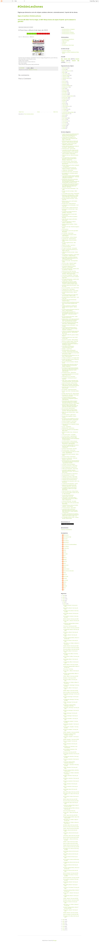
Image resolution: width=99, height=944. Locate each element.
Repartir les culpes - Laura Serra (68, 245)
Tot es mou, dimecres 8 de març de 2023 (70, 865)
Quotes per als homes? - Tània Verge (69, 465)
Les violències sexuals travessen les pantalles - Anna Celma (69, 212)
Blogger (55, 940)
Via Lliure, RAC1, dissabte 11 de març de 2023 (70, 727)
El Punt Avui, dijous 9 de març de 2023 (71, 826)
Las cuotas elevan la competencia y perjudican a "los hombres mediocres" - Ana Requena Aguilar (70, 343)
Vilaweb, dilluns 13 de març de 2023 (70, 690)
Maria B (65, 561)
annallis (65, 578)
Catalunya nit (64, 76)
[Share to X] (30, 68)
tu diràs (63, 128)
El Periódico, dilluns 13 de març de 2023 (70, 688)
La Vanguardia (65, 109)
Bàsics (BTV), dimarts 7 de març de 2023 (70, 885)
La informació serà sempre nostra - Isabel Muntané (69, 235)
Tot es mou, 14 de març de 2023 (70, 626)
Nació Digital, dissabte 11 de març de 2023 (71, 724)
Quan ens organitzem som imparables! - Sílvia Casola (70, 430)
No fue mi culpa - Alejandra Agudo (69, 263)
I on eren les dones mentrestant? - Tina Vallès (70, 189)
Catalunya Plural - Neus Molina (68, 289)
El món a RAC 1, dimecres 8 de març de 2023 (70, 839)
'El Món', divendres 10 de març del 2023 (70, 768)
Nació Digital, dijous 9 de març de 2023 (70, 790)
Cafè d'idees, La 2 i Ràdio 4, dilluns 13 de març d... (71, 683)
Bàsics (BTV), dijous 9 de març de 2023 (71, 792)
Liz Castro (66, 554)
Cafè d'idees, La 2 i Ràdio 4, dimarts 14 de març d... (71, 644)
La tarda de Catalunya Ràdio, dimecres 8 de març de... (71, 808)
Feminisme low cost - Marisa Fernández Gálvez (70, 156)
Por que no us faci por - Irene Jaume (69, 248)
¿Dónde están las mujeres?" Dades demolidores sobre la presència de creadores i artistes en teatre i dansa (69, 282)
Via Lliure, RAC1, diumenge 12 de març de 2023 (71, 685)
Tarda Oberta (65, 121)
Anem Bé (75, 61)
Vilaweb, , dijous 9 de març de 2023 (70, 841)
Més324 (63, 115)
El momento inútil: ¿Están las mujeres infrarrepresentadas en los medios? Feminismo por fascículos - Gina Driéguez (70, 402)
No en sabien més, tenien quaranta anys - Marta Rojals (70, 503)
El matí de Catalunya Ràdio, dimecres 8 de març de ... (71, 868)
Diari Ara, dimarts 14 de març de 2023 (71, 647)
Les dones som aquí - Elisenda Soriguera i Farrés (70, 227)
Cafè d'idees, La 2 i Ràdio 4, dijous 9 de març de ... (70, 820)
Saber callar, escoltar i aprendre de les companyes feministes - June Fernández (70, 381)
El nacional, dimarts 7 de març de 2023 (71, 877)
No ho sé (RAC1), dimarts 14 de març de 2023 (70, 617)
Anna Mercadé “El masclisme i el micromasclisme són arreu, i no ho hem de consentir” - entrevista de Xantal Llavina (70, 313)
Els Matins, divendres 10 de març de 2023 (70, 776)
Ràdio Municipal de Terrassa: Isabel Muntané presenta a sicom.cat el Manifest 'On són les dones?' (70, 438)
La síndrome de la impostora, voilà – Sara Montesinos (70, 481)
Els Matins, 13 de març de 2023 (69, 678)
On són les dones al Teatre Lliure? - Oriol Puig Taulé (70, 298)
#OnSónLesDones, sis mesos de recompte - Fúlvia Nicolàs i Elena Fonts (70, 351)
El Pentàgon (64, 91)
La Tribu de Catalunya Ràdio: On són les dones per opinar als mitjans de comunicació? (70, 446)
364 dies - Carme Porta (67, 348)
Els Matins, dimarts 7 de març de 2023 (71, 900)
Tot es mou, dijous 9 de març (69, 810)
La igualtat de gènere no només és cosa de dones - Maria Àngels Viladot (70, 273)
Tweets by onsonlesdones (66, 529)
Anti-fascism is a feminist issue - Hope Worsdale (70, 209)
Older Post (55, 112)
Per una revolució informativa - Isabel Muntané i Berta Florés (69, 317)
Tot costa (64, 122)
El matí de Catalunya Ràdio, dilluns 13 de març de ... (70, 674)
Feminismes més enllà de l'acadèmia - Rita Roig (70, 217)
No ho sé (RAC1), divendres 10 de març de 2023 (70, 750)
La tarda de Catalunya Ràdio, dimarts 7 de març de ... (71, 891)
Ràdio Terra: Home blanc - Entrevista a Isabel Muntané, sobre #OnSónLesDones (70, 385)
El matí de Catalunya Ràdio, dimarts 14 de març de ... (71, 638)
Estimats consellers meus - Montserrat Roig (70, 432)
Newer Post (21, 112)
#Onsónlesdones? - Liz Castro (68, 475)
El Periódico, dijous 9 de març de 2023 (71, 835)
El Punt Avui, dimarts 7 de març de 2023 (70, 902)
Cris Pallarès (66, 546)
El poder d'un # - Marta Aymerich (69, 203)
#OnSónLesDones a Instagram (68, 29)
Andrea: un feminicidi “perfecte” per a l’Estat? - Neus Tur (70, 250)
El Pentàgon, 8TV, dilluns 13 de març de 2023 (70, 654)
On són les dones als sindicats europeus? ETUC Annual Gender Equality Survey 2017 (70, 303)
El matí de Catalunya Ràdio (67, 96)
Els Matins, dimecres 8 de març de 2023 (70, 831)
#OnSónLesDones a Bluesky (68, 32)
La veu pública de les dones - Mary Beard (70, 193)
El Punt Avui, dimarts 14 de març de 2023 (70, 641)
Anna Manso (66, 540)
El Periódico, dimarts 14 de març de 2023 (70, 633)
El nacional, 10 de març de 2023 (69, 752)
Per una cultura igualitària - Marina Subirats (69, 417)
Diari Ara (64, 81)
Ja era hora (67, 62)
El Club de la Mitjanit (66, 85)
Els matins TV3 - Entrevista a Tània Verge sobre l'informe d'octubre (70, 395)
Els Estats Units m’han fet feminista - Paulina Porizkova (69, 300)
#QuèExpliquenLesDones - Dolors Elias (70, 290)
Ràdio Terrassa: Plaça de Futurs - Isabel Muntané (70, 413)
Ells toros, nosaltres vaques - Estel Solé (70, 341)
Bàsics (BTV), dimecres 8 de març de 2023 (70, 854)
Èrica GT (65, 574)
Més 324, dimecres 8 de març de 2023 (71, 837)
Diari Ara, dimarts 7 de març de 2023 (70, 914)
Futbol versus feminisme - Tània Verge (70, 468)
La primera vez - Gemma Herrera (69, 238)
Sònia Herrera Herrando (69, 570)
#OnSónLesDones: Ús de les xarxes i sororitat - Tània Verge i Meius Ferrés (69, 410)
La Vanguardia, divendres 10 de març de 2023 (71, 757)
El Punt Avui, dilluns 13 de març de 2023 (70, 680)
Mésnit (63, 116)
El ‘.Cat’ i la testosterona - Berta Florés (70, 473)
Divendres (64, 84)
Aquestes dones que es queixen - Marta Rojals (70, 455)
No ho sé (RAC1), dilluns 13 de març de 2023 (71, 657)
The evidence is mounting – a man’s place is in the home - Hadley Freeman (70, 255)
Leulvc (65, 552)
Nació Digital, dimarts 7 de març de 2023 (70, 882)
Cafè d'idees (64, 73)
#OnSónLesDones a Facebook (68, 33)
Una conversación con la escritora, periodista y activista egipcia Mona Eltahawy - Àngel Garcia (69, 158)
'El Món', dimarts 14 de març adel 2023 (71, 627)
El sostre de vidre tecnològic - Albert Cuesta (69, 191)
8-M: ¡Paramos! (65, 229)
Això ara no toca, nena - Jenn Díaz (69, 271)
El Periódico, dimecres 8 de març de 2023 (70, 833)
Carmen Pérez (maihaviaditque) (70, 544)
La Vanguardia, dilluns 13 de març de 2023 (70, 662)
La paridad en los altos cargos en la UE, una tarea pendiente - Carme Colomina (70, 151)
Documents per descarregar (68, 45)
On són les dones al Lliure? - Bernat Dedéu (69, 293)
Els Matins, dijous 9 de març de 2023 (70, 825)
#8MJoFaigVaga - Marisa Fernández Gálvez (69, 240)
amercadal (66, 576)
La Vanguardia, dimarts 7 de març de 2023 (70, 896)
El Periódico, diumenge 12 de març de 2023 (71, 708)
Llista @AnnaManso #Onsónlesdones (69, 478)
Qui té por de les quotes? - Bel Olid (69, 448)
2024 (63, 599)
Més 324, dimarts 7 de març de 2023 (70, 873)
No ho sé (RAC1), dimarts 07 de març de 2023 (70, 880)
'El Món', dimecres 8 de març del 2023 (71, 828)
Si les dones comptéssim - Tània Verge (70, 275)
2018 (63, 926)
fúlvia (65, 584)
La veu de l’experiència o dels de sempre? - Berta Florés (69, 222)
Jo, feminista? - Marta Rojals (67, 233)
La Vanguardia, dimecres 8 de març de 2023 (71, 863)
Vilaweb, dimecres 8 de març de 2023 (71, 845)
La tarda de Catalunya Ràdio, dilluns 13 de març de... (71, 667)
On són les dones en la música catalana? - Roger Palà (70, 277)
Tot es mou (64, 124)
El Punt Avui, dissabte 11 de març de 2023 (70, 730)
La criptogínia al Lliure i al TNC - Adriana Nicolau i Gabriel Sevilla (70, 518)
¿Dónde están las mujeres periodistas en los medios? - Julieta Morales (70, 147)
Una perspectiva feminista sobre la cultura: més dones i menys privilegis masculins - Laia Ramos (69, 328)
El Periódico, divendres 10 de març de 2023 (71, 779)
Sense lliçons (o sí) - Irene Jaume (68, 376)
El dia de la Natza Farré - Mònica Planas (70, 491)
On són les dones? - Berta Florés (68, 456)
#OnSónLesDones (30, 6)
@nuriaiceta (66, 535)
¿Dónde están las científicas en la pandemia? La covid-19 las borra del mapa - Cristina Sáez (69, 138)
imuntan (65, 585)
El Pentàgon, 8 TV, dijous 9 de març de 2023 (71, 794)
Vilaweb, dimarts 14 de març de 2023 (70, 645)
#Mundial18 (64, 68)
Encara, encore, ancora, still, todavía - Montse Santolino (69, 201)
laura (65, 587)
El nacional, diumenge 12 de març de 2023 (70, 697)
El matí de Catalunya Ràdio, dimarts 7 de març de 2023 (70, 908)
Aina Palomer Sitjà (67, 537)
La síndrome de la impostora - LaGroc (70, 483)
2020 (63, 923)
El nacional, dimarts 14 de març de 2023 (70, 606)
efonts (65, 582)
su (64, 589)
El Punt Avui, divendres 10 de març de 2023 (71, 781)
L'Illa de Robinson (65, 106)
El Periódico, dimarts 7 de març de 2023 (70, 910)
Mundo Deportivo (66, 113)
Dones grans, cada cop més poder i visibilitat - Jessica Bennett (69, 144)
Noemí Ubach (66, 569)
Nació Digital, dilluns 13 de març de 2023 (70, 660)
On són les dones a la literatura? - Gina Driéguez (70, 326)
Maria (65, 563)
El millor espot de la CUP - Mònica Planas (70, 393)
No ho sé (64, 119)
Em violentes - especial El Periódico (69, 389)
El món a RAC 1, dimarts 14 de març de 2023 (71, 621)
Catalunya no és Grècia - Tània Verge (69, 476)
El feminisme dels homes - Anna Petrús (70, 171)
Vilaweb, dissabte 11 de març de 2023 (71, 739)
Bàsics (63, 72)
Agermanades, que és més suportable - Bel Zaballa (70, 231)
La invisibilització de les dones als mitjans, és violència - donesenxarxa (69, 168)
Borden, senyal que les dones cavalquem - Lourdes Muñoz (70, 166)
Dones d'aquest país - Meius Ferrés (69, 467)
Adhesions (64, 42)
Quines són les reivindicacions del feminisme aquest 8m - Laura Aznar (69, 485)
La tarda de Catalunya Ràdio (68, 112)
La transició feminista (66, 246)
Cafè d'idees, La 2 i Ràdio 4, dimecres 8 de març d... (71, 823)
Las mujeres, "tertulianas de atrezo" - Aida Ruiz (69, 378)
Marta (65, 567)
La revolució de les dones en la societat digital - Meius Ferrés (70, 374)
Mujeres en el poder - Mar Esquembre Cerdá (70, 261)
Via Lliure (64, 125)
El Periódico (64, 93)
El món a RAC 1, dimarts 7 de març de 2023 (71, 893)
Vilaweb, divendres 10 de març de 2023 (70, 784)
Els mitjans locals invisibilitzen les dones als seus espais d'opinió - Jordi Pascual (70, 419)
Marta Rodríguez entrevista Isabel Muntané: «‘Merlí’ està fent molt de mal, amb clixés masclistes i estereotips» (70, 405)
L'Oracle (64, 107)
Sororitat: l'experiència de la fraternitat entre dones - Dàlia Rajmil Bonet (70, 323)
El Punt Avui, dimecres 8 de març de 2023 (70, 871)
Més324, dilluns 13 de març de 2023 (70, 664)
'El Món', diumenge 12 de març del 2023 (70, 702)
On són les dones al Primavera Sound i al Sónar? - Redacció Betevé (70, 310)
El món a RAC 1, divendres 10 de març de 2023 (71, 765)
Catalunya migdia (65, 75)
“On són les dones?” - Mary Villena (69, 507)
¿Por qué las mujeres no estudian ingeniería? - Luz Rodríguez (69, 267)
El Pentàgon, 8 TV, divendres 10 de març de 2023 (70, 747)
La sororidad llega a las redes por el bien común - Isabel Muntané (70, 452)
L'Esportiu (64, 104)
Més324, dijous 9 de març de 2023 (70, 799)
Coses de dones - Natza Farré (68, 264)
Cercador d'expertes (66, 50)
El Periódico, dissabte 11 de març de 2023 (70, 737)
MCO (65, 555)
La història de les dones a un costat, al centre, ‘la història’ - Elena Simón (70, 153)
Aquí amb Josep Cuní (66, 71)
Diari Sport (64, 82)
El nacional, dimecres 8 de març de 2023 (70, 857)
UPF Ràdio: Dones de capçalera (68, 464)
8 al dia (63, 69)
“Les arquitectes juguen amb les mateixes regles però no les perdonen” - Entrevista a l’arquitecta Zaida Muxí (70, 176)
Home (38, 112)
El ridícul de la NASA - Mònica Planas (69, 161)
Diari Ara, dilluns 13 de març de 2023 (70, 692)
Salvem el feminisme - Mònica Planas (69, 383)
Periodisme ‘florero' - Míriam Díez (69, 372)
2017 (63, 928)
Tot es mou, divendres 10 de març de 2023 (71, 760)
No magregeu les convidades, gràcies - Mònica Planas (70, 174)
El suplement (64, 99)
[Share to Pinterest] (33, 68)
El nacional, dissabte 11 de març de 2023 (70, 719)
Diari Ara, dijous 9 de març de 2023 (70, 843)
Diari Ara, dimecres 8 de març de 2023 (71, 846)
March (64, 603)
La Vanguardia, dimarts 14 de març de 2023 (71, 630)
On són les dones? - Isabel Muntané (69, 436)
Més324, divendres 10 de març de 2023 (70, 744)
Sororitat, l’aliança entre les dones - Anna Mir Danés (70, 286)
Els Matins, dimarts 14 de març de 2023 (70, 635)
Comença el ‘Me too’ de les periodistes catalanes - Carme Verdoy (70, 506)
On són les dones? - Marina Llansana (69, 441)
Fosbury (64, 101)
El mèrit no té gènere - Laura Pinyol (69, 421)
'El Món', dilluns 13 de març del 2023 (70, 676)
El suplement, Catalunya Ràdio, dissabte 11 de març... (69, 734)
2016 (63, 929)
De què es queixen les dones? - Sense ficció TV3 (69, 199)
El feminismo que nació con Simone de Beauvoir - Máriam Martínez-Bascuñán (70, 141)
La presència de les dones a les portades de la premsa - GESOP (70, 353)
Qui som (64, 43)
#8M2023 (30, 69)
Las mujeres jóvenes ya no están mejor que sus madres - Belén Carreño (70, 295)
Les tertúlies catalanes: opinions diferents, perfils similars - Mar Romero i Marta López (70, 471)
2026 (63, 595)
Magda (65, 559)
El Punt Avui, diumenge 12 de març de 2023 (71, 711)
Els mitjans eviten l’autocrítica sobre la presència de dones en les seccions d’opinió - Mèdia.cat (70, 365)
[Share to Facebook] (31, 68)
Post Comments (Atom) (29, 114)
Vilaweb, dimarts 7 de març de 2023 (70, 912)
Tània (65, 572)
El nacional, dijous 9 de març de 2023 (70, 800)
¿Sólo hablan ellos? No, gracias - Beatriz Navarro (70, 335)
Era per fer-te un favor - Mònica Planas (70, 339)
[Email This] (27, 68)
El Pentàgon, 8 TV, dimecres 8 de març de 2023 (71, 849)
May (64, 602)
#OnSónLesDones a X (66, 30)
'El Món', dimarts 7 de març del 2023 (70, 898)
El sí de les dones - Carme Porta (68, 450)
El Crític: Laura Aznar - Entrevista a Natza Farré (70, 391)
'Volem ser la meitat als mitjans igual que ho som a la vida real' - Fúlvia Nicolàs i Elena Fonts (70, 332)
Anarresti (65, 538)
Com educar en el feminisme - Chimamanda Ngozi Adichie (68, 347)
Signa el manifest (65, 40)
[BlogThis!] (28, 68)
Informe (63, 103)
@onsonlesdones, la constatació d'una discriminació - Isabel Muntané (70, 443)
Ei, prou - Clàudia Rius (66, 426)
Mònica (65, 557)
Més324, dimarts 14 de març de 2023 (70, 619)
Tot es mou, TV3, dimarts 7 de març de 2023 (71, 888)
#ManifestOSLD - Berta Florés (68, 428)
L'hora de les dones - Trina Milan (69, 434)
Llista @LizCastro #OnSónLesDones (69, 479)
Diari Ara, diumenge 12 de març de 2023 (70, 716)
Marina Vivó (66, 565)
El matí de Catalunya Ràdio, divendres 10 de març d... (71, 771)
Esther (65, 550)
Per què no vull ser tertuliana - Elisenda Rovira (70, 362)
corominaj (66, 580)
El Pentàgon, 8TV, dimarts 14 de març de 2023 (70, 611)
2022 (63, 919)
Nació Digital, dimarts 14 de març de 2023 (70, 614)
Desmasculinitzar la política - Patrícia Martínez (69, 225)
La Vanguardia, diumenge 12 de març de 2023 (71, 700)
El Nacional (64, 90)
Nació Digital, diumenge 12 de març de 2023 (71, 694)
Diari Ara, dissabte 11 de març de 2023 (70, 741)
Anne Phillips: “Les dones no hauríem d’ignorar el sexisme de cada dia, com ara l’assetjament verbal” (70, 258)
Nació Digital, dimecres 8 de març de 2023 (70, 852)
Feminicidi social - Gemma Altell (68, 148)
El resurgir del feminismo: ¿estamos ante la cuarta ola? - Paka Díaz (70, 269)
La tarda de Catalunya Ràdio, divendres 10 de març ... (69, 762)
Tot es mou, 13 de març (68, 669)
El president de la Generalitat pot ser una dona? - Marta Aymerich (70, 356)
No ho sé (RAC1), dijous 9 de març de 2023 (70, 797)
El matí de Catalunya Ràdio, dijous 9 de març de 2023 (71, 817)
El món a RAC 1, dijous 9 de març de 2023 (70, 813)
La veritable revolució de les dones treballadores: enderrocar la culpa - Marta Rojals (69, 488)
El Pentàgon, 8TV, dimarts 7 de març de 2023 (70, 875)
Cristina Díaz (66, 548)
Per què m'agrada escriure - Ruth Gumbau (69, 243)
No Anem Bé (65, 59)
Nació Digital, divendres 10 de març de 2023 (71, 754)
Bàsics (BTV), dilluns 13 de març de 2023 (70, 651)
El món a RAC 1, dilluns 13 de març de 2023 (71, 671)
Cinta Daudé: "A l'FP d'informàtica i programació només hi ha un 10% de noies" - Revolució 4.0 (69, 498)
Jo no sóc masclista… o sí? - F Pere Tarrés (70, 287)
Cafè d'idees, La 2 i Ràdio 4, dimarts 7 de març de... (71, 905)
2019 (63, 924)
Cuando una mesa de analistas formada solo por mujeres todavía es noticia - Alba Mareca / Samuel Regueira (70, 135)
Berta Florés (66, 542)
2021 (63, 921)
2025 (63, 597)
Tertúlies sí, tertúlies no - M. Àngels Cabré (70, 357)
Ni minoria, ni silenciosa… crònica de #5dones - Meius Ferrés (69, 459)
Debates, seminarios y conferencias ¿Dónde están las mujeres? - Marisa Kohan (69, 307)
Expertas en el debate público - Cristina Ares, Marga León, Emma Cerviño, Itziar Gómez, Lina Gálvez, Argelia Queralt (70, 196)
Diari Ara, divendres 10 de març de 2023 (70, 787)
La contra (64, 110)
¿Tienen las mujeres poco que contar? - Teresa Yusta (70, 338)
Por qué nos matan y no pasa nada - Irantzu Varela (69, 214)
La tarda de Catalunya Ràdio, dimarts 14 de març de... (70, 624)
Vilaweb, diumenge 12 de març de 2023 (70, 713)
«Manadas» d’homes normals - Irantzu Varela (70, 252)
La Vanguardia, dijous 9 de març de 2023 (70, 803)
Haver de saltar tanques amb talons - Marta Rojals (69, 219)
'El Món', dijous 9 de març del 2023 (70, 815)
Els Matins (64, 100)
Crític (63, 79)
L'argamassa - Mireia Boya (67, 170)
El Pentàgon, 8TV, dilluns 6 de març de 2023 (71, 916)
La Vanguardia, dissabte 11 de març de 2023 (70, 722)
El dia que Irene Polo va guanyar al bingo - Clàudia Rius (70, 425)
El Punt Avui (35, 69)
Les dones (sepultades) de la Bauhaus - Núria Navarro (70, 163)
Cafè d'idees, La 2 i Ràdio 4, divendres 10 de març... (71, 773)
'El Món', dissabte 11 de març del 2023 (71, 732)
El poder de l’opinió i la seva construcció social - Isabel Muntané (70, 360)
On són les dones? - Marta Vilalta (69, 422)
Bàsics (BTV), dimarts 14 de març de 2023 (70, 608)
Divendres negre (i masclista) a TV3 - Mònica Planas (69, 387)
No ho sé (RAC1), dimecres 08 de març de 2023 (71, 860)
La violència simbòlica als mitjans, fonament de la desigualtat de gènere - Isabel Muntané (70, 398)
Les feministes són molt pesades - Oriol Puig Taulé (70, 205)
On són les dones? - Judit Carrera (69, 414)
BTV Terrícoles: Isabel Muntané (68, 408)
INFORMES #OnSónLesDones (68, 39)
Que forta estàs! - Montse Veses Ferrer (70, 207)
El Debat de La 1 (65, 87)
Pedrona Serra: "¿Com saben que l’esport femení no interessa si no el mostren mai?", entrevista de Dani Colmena (70, 320)
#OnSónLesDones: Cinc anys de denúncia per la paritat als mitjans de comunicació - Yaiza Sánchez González (70, 461)
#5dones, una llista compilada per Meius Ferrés (70, 53)
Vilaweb (63, 127)
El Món (63, 88)
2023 (63, 600)
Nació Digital (64, 118)
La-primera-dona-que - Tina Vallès (69, 501)
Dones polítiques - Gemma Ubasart (69, 237)
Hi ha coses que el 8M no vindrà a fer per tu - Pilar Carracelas (70, 493)
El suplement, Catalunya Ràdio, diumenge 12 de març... (69, 705)
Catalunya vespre (65, 78)
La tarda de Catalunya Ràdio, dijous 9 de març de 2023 (71, 806)
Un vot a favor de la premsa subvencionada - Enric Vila (68, 496)
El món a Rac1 (65, 97)
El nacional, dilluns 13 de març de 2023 (71, 649)
